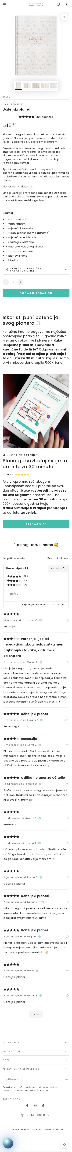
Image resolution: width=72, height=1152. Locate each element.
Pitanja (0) (58, 568)
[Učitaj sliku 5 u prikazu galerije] (53, 86)
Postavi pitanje (58, 558)
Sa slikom (59, 604)
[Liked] (67, 620)
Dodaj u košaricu (36, 293)
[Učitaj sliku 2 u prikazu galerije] (27, 86)
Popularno (42, 604)
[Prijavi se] (67, 1079)
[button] (58, 5)
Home (5, 97)
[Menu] (4, 5)
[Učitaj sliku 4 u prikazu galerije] (45, 86)
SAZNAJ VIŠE (36, 524)
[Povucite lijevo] (8, 86)
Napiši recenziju (14, 558)
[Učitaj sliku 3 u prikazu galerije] (36, 86)
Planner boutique (13, 104)
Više (36, 1014)
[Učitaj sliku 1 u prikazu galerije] (18, 86)
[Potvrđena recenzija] (40, 620)
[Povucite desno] (63, 86)
